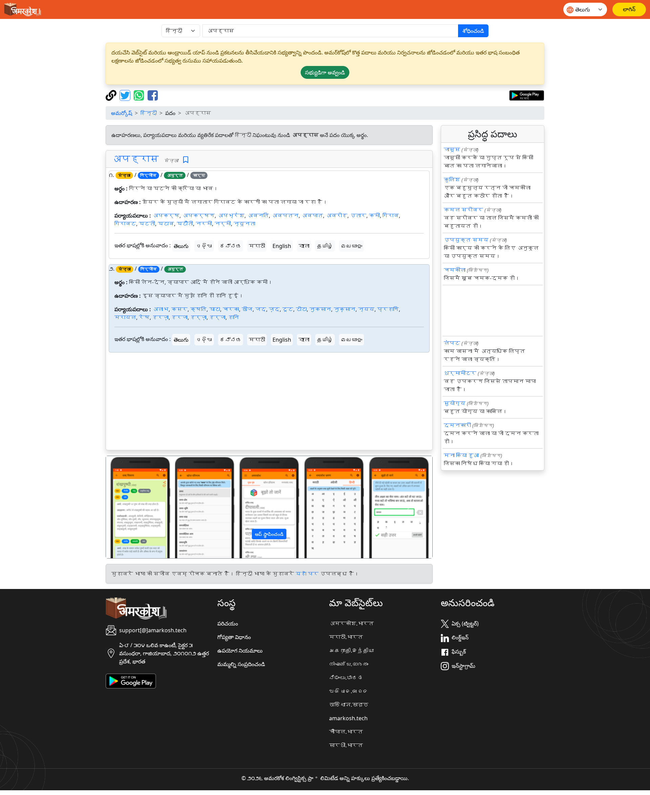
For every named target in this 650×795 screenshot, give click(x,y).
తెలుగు (181, 246)
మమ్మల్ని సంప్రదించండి (241, 664)
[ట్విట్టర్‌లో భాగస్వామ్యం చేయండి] (126, 94)
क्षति (198, 309)
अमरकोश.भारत (351, 623)
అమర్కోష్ (121, 113)
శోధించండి (473, 31)
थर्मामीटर (460, 373)
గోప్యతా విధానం (234, 637)
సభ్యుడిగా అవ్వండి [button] (325, 72)
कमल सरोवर (463, 209)
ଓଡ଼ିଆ (204, 246)
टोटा (301, 309)
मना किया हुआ (461, 455)
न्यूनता (244, 223)
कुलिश (452, 179)
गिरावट (125, 223)
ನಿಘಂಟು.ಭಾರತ (346, 677)
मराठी (257, 246)
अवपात (312, 215)
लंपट (452, 343)
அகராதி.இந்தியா (351, 650)
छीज (247, 309)
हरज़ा (160, 317)
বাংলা (304, 246)
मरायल (125, 317)
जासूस (452, 149)
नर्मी (223, 223)
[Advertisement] (269, 402)
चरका (231, 309)
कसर (179, 309)
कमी (374, 215)
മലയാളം (351, 246)
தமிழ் (325, 246)
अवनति (258, 215)
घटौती (185, 223)
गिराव (391, 215)
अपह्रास (135, 158)
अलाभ (160, 309)
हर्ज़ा (198, 317)
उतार (358, 215)
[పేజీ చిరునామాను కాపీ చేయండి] (112, 94)
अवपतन (285, 215)
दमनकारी (457, 425)
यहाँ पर (307, 573)
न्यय (366, 309)
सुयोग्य (454, 403)
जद (260, 309)
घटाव (166, 223)
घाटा (214, 309)
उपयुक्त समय (466, 240)
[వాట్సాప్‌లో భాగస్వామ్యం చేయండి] (139, 94)
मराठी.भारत (346, 637)
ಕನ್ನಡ (230, 246)
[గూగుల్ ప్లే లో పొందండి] (526, 94)
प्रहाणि (388, 309)
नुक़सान (344, 309)
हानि (233, 317)
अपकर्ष (165, 215)
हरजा (179, 317)
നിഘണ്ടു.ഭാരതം (348, 664)
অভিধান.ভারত (348, 704)
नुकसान (320, 309)
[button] (130, 507)
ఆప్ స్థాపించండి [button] (269, 534)
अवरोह (336, 215)
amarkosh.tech (348, 718)
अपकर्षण (198, 215)
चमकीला (454, 270)
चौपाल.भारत (346, 731)
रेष (144, 317)
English (282, 246)
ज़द (274, 309)
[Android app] (131, 680)
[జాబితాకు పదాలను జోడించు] (185, 159)
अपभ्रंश (230, 215)
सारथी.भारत (346, 745)
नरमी (204, 223)
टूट (287, 309)
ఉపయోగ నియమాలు (240, 650)
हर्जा (217, 317)
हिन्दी (148, 113)
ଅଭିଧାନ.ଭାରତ (348, 691)
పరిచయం (227, 623)
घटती (147, 223)
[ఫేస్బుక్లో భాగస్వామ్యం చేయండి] (152, 94)
